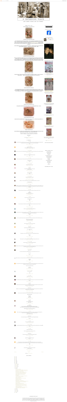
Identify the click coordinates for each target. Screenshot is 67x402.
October (16, 365)
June (16, 368)
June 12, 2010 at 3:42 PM (29, 286)
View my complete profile (50, 40)
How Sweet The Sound (34, 42)
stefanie (29, 222)
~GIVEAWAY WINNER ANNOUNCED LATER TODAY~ (20, 373)
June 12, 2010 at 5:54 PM (29, 309)
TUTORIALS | (32, 21)
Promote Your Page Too (49, 35)
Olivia (29, 141)
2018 (15, 357)
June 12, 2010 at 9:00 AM (29, 236)
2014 (15, 360)
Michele (29, 189)
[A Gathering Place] (49, 34)
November (17, 364)
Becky (29, 278)
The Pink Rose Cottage (29, 270)
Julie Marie (29, 184)
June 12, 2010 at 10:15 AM (29, 255)
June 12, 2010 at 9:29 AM (29, 243)
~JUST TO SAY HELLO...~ (17, 382)
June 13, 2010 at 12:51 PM (29, 335)
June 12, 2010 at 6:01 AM (29, 170)
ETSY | (38, 21)
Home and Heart (29, 163)
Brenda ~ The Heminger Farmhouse (29, 179)
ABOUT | (24, 21)
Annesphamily (29, 150)
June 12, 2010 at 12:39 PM (29, 268)
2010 (15, 363)
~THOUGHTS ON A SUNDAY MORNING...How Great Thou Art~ (21, 370)
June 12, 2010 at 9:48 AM (29, 247)
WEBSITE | (28, 21)
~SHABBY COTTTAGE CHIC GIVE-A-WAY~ (19, 383)
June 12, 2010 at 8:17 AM (29, 206)
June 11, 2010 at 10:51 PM (29, 144)
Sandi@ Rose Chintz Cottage (29, 232)
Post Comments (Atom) (30, 353)
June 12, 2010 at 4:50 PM (29, 290)
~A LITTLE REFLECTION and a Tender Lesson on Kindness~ (21, 385)
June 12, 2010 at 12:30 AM (29, 152)
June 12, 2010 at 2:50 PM (29, 281)
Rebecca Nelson (51, 38)
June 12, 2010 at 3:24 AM (29, 165)
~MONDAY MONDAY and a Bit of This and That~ (20, 374)
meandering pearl (29, 241)
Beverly (29, 328)
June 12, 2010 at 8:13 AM (29, 201)
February (16, 390)
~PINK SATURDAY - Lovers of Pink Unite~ (19, 380)
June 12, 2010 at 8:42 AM (29, 224)
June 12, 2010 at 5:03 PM (29, 298)
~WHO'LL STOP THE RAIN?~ (18, 377)
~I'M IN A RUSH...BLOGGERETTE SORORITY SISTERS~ (20, 372)
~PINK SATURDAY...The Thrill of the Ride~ (19, 371)
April (16, 389)
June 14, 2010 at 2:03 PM (29, 349)
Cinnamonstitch (29, 324)
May (16, 388)
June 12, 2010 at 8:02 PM (29, 314)
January (16, 391)
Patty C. (29, 275)
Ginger (29, 211)
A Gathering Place (48, 30)
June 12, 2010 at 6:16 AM (29, 174)
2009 (15, 392)
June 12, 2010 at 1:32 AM (29, 156)
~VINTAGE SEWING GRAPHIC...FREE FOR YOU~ (20, 387)
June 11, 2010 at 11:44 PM (29, 148)
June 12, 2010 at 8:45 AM (29, 230)
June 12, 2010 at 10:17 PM (29, 319)
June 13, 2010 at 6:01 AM (29, 322)
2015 (15, 359)
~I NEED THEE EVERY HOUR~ (18, 379)
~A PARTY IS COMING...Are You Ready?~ (19, 376)
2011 (15, 362)
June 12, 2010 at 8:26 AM (29, 209)
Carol (29, 262)
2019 (15, 356)
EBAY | (36, 21)
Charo (29, 196)
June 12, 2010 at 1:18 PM (29, 273)
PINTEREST (41, 21)
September (17, 366)
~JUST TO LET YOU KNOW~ (18, 369)
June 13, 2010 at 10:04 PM (29, 339)
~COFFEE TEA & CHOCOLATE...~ (18, 386)
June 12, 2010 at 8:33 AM (29, 215)
